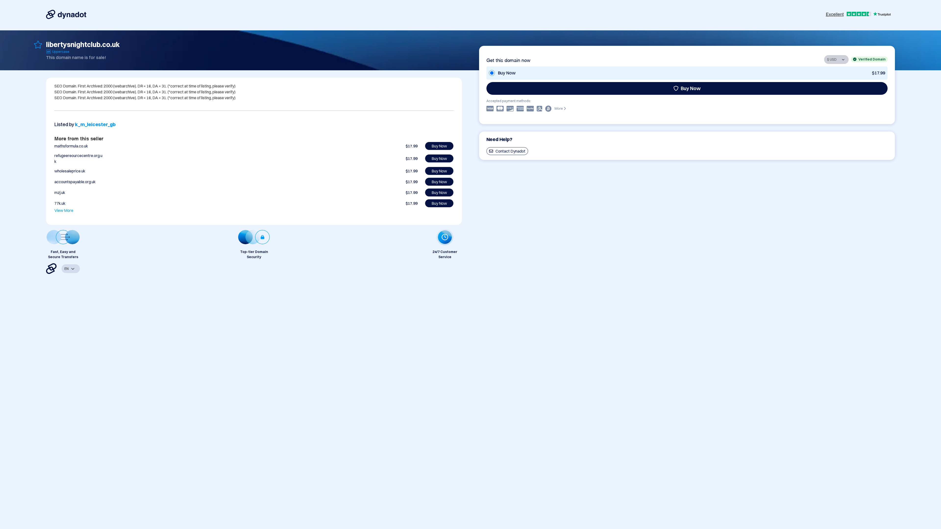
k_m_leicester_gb (95, 124)
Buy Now (691, 88)
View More (63, 210)
